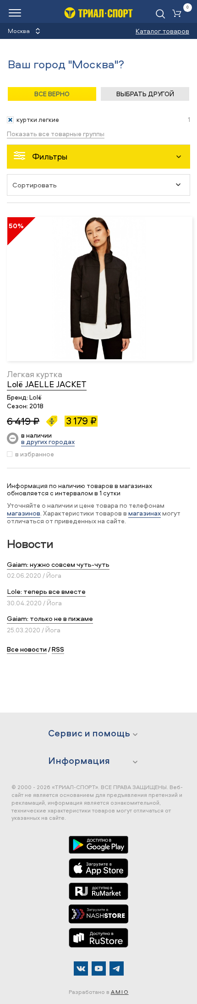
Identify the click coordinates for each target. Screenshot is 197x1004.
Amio (120, 992)
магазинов (23, 513)
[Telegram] (116, 968)
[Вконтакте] (81, 968)
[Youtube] (99, 968)
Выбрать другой (145, 93)
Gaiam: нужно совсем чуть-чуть (58, 564)
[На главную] (98, 12)
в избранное (34, 454)
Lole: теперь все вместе (46, 591)
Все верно (52, 93)
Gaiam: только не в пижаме (50, 618)
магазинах (144, 513)
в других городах (48, 441)
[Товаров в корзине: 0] (178, 14)
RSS (58, 649)
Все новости (27, 649)
